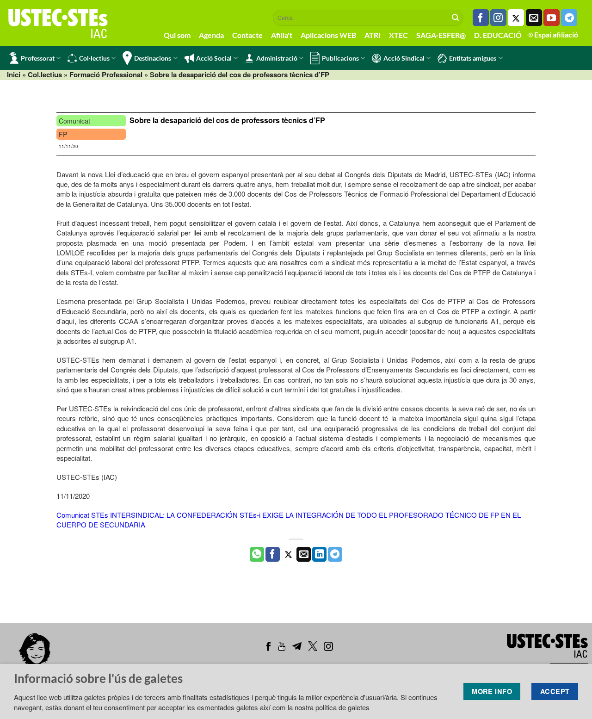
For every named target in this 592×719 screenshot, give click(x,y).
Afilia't (281, 35)
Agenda (211, 35)
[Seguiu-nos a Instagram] (498, 17)
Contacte (247, 35)
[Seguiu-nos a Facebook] (481, 17)
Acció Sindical (404, 58)
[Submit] (455, 17)
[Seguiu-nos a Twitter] (516, 17)
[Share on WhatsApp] (257, 554)
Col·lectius (94, 58)
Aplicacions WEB (328, 35)
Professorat (38, 58)
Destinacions (152, 58)
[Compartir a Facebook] (272, 554)
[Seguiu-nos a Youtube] (551, 17)
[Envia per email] (303, 554)
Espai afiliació (555, 34)
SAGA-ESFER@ (441, 35)
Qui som (177, 35)
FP (63, 134)
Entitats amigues (472, 58)
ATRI (372, 35)
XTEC (398, 35)
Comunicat (74, 120)
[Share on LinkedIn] (319, 554)
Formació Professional (105, 74)
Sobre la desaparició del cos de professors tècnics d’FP (227, 120)
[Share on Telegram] (335, 554)
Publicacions (340, 58)
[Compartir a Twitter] (288, 554)
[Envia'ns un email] (534, 17)
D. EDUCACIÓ (498, 35)
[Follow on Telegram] (569, 17)
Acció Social (214, 58)
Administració (276, 58)
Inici (13, 74)
